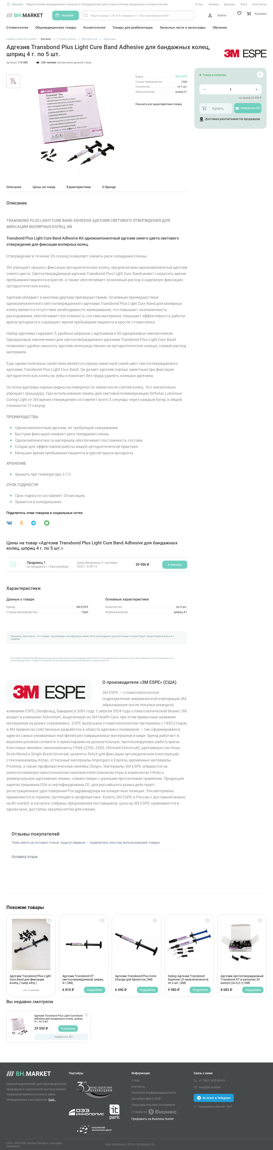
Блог (244, 4)
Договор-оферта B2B (146, 1098)
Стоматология (17, 27)
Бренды (229, 4)
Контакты (260, 4)
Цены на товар (44, 187)
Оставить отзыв (25, 857)
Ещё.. (52, 1099)
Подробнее (94, 990)
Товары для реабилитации (132, 27)
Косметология (94, 27)
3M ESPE (181, 76)
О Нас (199, 4)
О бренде (109, 187)
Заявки (213, 4)
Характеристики (78, 187)
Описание (13, 187)
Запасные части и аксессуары (183, 27)
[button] (32, 120)
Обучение (220, 27)
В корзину (68, 1028)
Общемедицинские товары (55, 27)
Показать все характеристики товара (158, 104)
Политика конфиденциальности (153, 1092)
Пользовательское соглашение (153, 1104)
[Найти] (86, 15)
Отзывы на (139, 1112)
